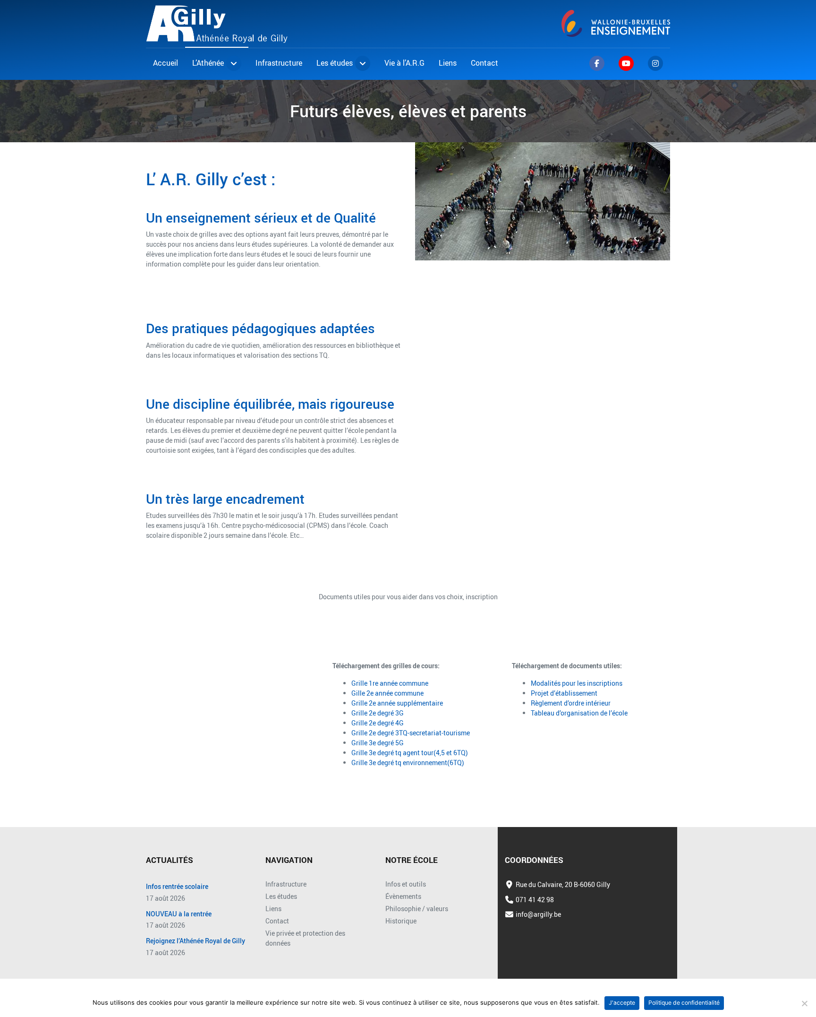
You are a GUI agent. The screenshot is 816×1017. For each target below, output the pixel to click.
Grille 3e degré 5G (377, 742)
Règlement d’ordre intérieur (571, 702)
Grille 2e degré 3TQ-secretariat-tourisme (410, 732)
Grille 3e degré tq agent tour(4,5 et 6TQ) (409, 752)
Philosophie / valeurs (416, 908)
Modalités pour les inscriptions (576, 683)
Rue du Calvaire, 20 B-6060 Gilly (563, 884)
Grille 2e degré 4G (377, 722)
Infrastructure (285, 883)
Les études (281, 896)
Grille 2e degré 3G (377, 712)
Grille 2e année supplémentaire (397, 702)
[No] (804, 1003)
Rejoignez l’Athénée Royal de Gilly (195, 941)
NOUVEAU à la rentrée (179, 914)
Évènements (403, 896)
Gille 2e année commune (387, 693)
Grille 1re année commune (389, 683)
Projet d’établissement (564, 693)
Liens (273, 908)
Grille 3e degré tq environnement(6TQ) (407, 762)
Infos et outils (405, 883)
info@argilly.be (538, 914)
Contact (277, 920)
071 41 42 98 (535, 899)
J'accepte (622, 1002)
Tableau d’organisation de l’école (579, 712)
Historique (400, 920)
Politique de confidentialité (684, 1002)
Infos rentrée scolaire (177, 887)
